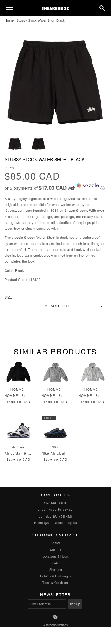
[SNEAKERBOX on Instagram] (55, 617)
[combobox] (55, 305)
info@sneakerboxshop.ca (57, 523)
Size (8, 297)
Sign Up (75, 604)
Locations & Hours (56, 556)
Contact (55, 550)
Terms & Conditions (55, 582)
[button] (55, 187)
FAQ (55, 563)
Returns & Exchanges (55, 576)
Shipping (55, 569)
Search (56, 543)
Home (9, 20)
